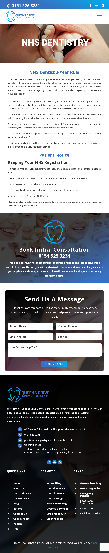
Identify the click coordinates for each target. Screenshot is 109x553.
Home (16, 483)
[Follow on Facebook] (90, 5)
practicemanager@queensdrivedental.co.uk (48, 440)
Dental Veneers (56, 488)
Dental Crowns (55, 493)
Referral (18, 508)
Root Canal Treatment (86, 502)
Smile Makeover (56, 513)
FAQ (15, 528)
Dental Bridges (56, 498)
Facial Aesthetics (90, 513)
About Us (18, 488)
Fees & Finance (22, 493)
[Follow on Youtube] (96, 5)
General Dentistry (90, 483)
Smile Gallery (21, 498)
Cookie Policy (21, 518)
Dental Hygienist (90, 488)
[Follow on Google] (103, 5)
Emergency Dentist (86, 494)
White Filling (54, 483)
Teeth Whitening (57, 503)
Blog (16, 503)
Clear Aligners (55, 518)
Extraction (86, 508)
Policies (17, 523)
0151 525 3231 (54, 256)
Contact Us (20, 513)
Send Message (54, 363)
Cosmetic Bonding (57, 508)
